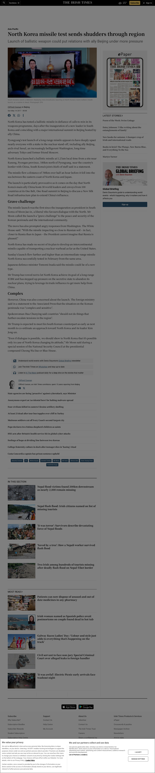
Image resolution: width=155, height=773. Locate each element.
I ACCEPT (138, 752)
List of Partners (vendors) (78, 755)
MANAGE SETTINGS (138, 759)
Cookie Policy (30, 760)
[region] (77, 756)
